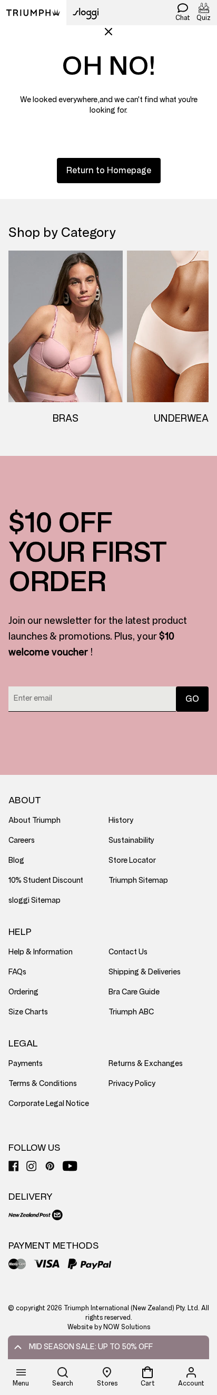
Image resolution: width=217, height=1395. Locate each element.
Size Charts (28, 1012)
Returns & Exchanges (145, 1064)
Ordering (23, 992)
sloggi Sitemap (34, 900)
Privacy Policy (131, 1084)
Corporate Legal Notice (48, 1104)
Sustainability (131, 840)
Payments (25, 1064)
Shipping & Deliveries (144, 972)
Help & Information (40, 952)
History (120, 820)
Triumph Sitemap (138, 880)
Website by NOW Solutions (108, 1327)
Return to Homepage (108, 170)
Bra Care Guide (134, 992)
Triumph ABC (131, 1012)
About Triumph (34, 820)
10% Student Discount (45, 880)
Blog (16, 860)
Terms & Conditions (42, 1084)
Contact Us (127, 952)
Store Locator (132, 860)
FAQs (17, 972)
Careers (21, 840)
